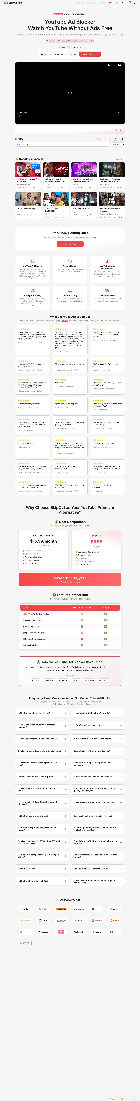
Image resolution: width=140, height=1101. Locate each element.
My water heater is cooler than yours (110, 210)
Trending (79, 3)
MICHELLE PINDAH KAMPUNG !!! (52, 210)
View (34, 187)
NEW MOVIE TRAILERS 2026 (83, 209)
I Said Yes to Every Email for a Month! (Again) (28, 180)
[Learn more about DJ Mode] (80, 47)
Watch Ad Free (90, 54)
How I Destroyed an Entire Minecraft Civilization (83, 180)
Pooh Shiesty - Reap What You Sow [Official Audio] (110, 180)
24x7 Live (90, 3)
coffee (65, 321)
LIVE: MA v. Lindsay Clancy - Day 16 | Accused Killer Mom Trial (55, 180)
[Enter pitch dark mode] (121, 130)
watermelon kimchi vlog (26, 209)
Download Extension (71, 244)
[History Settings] (115, 139)
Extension (101, 3)
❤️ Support (113, 3)
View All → (120, 159)
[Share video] (116, 130)
